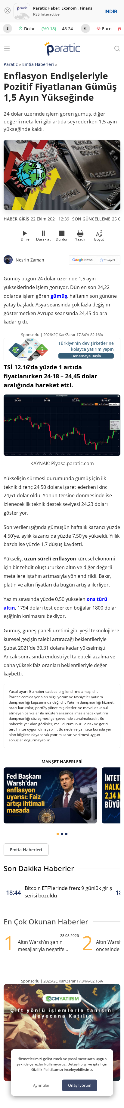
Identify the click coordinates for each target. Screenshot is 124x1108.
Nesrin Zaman (30, 260)
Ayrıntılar (41, 1085)
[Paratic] (62, 49)
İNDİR (110, 11)
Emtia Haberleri (38, 64)
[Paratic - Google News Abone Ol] (94, 262)
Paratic (11, 64)
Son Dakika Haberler (39, 868)
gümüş (59, 296)
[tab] (58, 834)
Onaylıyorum (79, 1085)
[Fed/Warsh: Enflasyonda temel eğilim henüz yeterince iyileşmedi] (50, 795)
